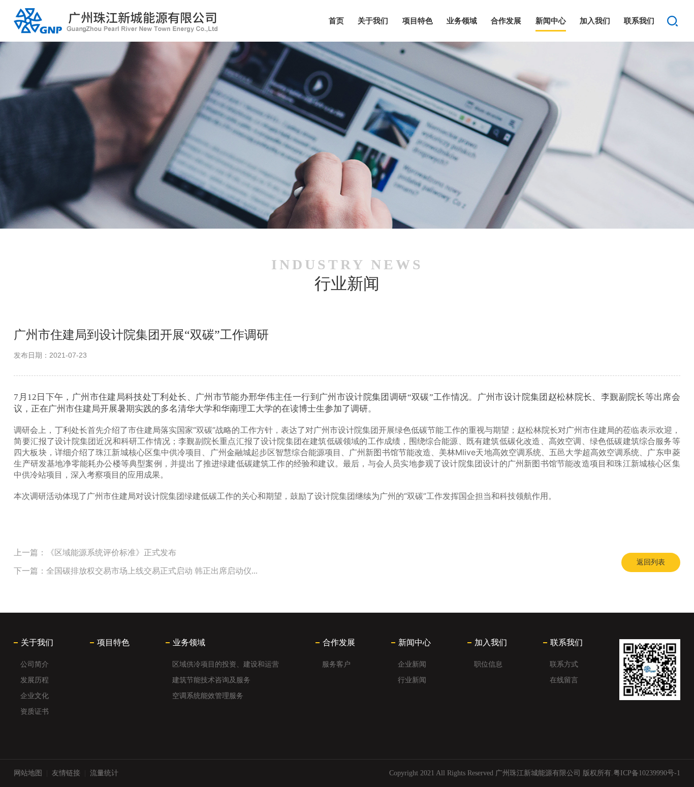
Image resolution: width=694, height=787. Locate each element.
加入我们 (595, 21)
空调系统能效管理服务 (207, 696)
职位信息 (488, 664)
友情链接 (66, 773)
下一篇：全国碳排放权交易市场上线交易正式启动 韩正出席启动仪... (136, 570)
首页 (336, 21)
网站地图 (28, 773)
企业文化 (34, 696)
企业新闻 (412, 664)
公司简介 (34, 664)
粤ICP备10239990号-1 (646, 773)
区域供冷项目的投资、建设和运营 (225, 664)
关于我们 (373, 21)
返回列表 (651, 562)
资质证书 (34, 711)
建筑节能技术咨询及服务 (211, 680)
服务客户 (336, 664)
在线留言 (564, 680)
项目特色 (417, 21)
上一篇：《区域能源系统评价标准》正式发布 (95, 552)
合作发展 (506, 21)
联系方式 (564, 664)
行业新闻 (412, 680)
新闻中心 (550, 21)
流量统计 (104, 773)
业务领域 (462, 21)
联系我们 (639, 21)
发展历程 (34, 680)
